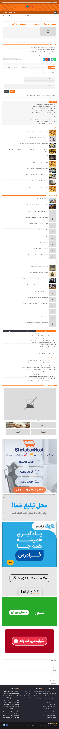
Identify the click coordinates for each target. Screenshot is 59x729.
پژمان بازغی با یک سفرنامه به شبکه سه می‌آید (39, 266)
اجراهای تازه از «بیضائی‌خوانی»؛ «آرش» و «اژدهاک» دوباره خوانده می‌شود (34, 303)
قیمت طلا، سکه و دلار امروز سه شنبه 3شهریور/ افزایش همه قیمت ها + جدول (34, 143)
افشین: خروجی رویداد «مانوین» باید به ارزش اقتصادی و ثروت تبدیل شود (49, 708)
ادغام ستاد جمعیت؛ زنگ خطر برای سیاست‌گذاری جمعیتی (44, 421)
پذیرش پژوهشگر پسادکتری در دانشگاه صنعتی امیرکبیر (45, 378)
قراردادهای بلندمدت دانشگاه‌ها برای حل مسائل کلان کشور (44, 374)
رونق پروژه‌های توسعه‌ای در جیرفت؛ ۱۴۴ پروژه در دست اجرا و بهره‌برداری (42, 53)
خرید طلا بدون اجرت (37, 695)
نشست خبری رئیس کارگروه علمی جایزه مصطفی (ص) (45, 365)
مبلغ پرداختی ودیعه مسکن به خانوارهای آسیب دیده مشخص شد (36, 236)
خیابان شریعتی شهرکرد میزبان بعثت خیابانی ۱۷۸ (46, 49)
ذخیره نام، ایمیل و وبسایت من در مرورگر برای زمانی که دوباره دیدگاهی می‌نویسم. (40, 95)
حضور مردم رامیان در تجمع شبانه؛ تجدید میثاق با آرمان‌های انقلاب (43, 47)
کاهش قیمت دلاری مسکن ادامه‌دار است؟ (40, 248)
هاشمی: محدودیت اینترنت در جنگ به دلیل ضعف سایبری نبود (44, 372)
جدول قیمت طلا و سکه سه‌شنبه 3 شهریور (40, 162)
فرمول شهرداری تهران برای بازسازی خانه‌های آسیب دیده (38, 211)
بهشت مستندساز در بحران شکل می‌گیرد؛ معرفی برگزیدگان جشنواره (35, 285)
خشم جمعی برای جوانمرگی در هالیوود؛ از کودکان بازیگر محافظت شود (35, 278)
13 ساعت (32, 365)
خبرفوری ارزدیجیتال (37, 691)
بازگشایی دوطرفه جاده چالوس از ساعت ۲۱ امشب (46, 117)
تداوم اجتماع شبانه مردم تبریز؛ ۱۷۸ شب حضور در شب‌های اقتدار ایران (42, 51)
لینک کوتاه (20, 59)
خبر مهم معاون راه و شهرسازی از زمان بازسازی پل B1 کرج (37, 254)
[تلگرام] (52, 59)
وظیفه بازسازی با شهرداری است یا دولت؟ (40, 242)
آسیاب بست (28, 693)
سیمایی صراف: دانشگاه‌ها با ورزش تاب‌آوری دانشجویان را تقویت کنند (42, 380)
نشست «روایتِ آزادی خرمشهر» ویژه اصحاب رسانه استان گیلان (33, 24)
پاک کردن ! (6, 91)
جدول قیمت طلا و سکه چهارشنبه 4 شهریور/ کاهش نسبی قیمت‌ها (36, 131)
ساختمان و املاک (52, 195)
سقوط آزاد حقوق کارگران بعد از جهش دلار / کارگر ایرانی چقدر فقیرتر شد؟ (42, 119)
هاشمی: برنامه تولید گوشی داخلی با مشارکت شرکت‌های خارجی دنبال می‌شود (41, 110)
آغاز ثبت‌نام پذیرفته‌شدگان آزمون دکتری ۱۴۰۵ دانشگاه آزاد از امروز (43, 369)
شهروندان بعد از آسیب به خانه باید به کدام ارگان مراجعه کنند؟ (36, 217)
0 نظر (12, 16)
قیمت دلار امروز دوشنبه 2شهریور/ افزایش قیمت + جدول (37, 168)
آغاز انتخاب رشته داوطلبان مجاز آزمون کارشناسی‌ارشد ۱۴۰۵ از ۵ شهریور (42, 363)
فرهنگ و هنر (53, 263)
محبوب (28, 331)
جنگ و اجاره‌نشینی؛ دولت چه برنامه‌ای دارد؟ (40, 229)
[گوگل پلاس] (46, 59)
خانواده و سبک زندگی (51, 385)
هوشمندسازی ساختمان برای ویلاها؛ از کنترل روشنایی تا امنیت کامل (36, 205)
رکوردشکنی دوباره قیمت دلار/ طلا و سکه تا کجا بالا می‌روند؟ (37, 174)
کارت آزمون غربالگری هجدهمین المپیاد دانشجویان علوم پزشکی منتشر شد (42, 376)
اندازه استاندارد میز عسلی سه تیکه (41, 198)
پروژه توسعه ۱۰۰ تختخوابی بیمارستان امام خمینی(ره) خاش (45, 121)
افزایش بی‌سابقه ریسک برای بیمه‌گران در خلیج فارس (38, 223)
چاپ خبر (6, 16)
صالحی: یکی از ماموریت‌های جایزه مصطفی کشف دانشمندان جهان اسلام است (41, 367)
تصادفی (11, 331)
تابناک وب (50, 723)
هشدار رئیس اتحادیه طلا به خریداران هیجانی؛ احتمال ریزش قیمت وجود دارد (34, 181)
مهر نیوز (8, 17)
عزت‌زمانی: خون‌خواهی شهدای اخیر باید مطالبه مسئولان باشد (44, 56)
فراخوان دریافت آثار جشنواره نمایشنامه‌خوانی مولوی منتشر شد (36, 322)
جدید (46, 331)
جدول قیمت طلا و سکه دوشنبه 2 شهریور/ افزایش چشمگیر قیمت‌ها (36, 187)
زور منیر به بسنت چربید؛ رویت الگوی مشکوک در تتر (38, 137)
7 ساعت (25, 360)
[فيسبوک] (49, 59)
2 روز (28, 380)
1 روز (30, 372)
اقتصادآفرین (38, 693)
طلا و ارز (55, 128)
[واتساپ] (54, 59)
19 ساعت (28, 369)
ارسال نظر (12, 91)
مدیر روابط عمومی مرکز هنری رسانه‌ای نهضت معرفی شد (38, 297)
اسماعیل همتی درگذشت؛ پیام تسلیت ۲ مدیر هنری (39, 310)
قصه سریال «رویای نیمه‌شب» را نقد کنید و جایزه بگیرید (38, 272)
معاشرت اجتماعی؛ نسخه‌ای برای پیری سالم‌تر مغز (46, 123)
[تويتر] (44, 59)
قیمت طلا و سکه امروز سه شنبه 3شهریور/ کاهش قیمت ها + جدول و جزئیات (34, 156)
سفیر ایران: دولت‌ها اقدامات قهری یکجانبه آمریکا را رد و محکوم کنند (43, 106)
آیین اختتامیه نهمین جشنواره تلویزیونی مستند (39, 291)
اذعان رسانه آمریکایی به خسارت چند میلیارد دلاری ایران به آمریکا (43, 108)
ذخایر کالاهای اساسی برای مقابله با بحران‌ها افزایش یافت (45, 104)
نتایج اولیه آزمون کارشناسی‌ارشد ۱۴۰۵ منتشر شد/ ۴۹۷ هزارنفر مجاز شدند (42, 360)
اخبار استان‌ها (53, 18)
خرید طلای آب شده (37, 699)
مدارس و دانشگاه (52, 358)
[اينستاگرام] (7, 725)
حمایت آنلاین (27, 691)
